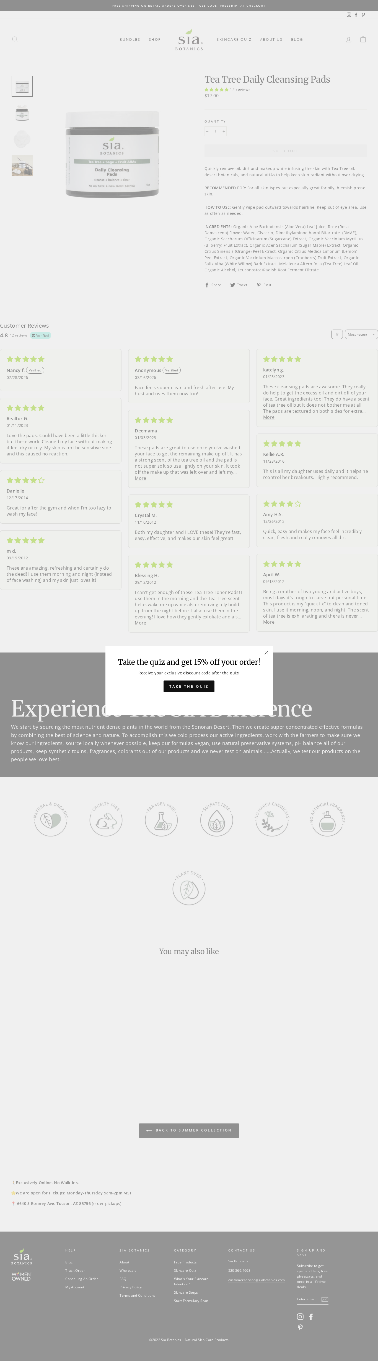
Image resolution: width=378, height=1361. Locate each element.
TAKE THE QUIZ (189, 686)
